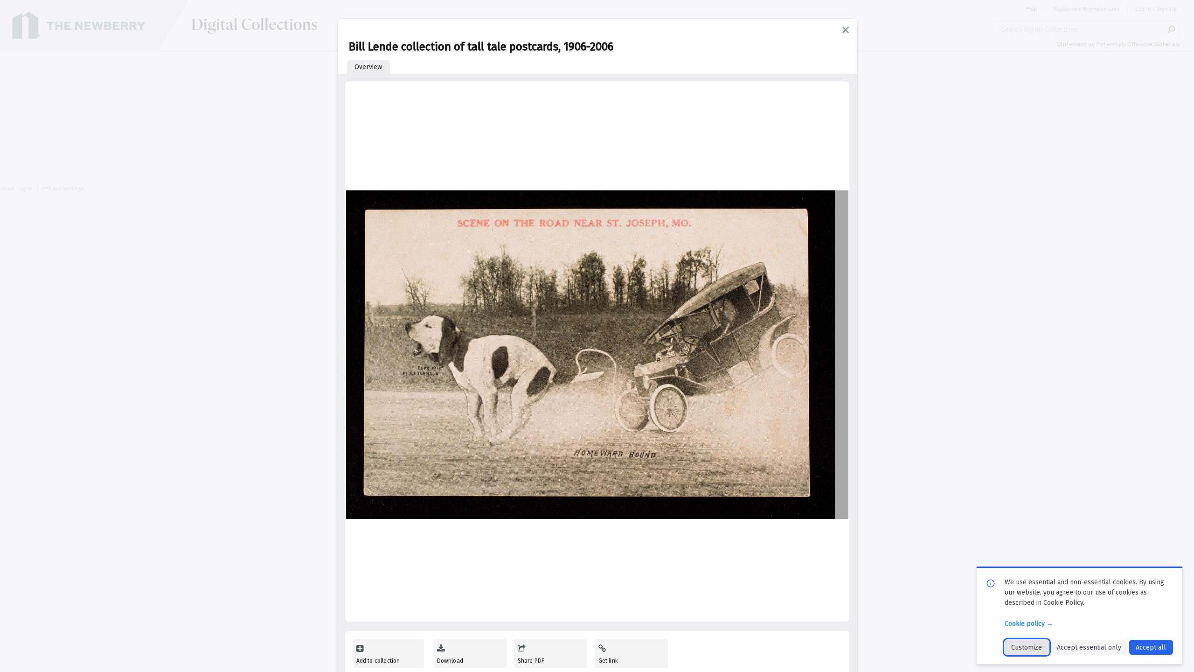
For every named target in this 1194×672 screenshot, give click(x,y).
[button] (845, 29)
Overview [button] (368, 67)
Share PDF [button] (531, 661)
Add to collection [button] (378, 661)
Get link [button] (608, 661)
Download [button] (450, 661)
